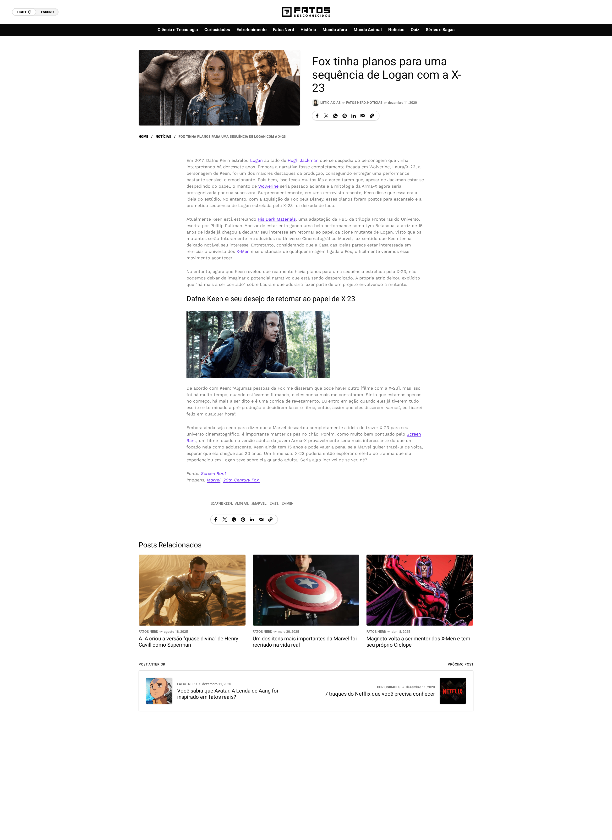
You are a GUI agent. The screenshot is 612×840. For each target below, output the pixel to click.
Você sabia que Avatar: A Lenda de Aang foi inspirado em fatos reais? (227, 694)
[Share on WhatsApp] (335, 115)
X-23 (274, 503)
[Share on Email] (362, 115)
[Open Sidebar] (593, 55)
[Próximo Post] (453, 691)
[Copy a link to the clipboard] (372, 115)
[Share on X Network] (326, 115)
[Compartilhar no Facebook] (317, 115)
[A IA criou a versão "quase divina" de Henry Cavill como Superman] (192, 589)
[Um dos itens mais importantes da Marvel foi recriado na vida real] (306, 589)
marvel (259, 503)
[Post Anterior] (159, 691)
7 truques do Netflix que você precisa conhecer (380, 694)
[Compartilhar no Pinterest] (344, 115)
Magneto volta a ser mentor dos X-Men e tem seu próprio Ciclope (418, 642)
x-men (288, 503)
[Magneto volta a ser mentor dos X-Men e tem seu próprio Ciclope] (419, 589)
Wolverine (268, 186)
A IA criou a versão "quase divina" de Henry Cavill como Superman (188, 642)
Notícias (374, 102)
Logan (256, 160)
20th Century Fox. (241, 479)
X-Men (243, 251)
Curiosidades (388, 687)
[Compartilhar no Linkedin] (353, 115)
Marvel (213, 479)
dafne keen (222, 503)
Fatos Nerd (356, 102)
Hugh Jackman (303, 160)
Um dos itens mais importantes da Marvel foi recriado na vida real (305, 642)
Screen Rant (213, 473)
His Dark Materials (277, 219)
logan (242, 503)
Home (143, 136)
